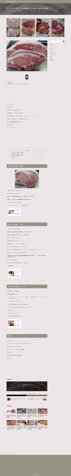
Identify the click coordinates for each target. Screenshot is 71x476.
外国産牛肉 (52, 60)
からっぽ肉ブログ (11, 1)
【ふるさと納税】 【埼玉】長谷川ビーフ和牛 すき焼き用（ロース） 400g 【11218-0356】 (17, 211)
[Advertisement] (27, 93)
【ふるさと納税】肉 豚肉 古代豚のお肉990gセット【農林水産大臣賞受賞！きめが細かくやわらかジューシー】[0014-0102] (17, 272)
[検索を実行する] (63, 41)
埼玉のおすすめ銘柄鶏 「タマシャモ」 (18, 155)
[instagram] (36, 473)
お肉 (51, 50)
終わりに (13, 157)
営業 (51, 58)
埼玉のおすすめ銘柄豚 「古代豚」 (18, 154)
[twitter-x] (35, 473)
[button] (17, 395)
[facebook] (34, 473)
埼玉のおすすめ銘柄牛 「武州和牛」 (18, 152)
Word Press (53, 48)
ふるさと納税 (9, 10)
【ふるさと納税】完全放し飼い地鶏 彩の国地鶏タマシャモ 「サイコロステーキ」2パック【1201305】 (18, 322)
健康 (51, 56)
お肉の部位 (52, 52)
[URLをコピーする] (37, 395)
